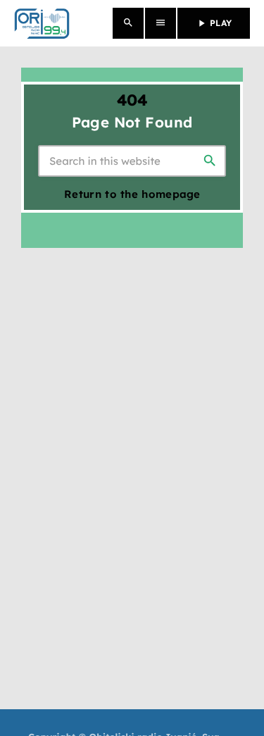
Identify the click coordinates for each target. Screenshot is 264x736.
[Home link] (42, 23)
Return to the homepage (132, 194)
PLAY (214, 23)
